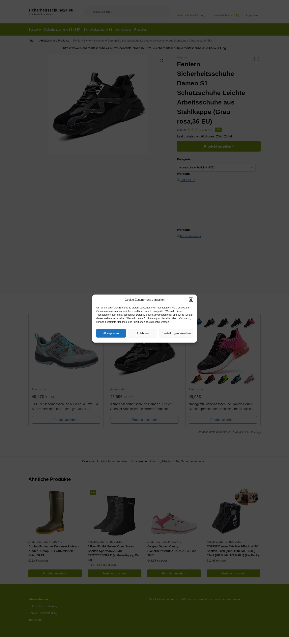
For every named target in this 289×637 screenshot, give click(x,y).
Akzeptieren (111, 333)
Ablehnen (142, 333)
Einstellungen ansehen (176, 333)
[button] (191, 300)
